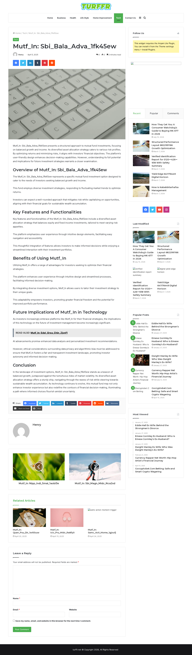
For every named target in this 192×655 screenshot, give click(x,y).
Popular (154, 113)
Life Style (84, 18)
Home (50, 18)
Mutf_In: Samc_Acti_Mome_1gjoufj (102, 531)
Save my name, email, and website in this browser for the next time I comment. (53, 621)
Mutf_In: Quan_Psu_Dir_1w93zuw (26, 531)
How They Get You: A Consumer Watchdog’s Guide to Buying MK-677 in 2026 (143, 252)
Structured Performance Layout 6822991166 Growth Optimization (165, 145)
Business (61, 18)
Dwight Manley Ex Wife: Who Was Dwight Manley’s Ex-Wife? (165, 359)
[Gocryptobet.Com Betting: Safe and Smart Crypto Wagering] (141, 392)
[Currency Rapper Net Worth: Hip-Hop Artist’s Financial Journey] (141, 377)
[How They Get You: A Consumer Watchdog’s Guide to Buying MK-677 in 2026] (141, 128)
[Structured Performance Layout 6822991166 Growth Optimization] (141, 146)
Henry (21, 54)
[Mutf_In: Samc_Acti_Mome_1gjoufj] (104, 517)
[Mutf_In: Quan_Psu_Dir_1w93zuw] (29, 517)
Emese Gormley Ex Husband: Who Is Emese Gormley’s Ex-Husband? (165, 341)
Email (16, 609)
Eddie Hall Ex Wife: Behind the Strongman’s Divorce (165, 326)
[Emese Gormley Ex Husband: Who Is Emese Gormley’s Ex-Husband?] (141, 344)
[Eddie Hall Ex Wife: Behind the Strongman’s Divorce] (141, 328)
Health (73, 18)
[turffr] (96, 6)
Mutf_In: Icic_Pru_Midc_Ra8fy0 (62, 531)
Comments (173, 113)
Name (16, 598)
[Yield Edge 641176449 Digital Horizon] (141, 178)
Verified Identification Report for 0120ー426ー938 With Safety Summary (142, 288)
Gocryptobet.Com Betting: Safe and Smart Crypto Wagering (165, 391)
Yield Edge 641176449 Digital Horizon (167, 285)
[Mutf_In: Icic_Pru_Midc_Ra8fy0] (66, 517)
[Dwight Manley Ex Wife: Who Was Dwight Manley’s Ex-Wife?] (141, 360)
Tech (118, 18)
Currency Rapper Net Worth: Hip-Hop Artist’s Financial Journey (164, 373)
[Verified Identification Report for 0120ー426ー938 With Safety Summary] (141, 160)
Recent (137, 113)
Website (73, 609)
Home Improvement (102, 18)
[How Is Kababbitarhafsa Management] (141, 191)
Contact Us (130, 18)
